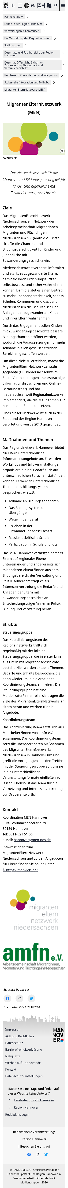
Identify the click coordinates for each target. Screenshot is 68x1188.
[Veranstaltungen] (20, 5)
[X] (31, 998)
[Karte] (13, 5)
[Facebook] (7, 998)
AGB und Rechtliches (19, 1036)
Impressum (13, 1029)
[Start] (6, 5)
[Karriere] (49, 5)
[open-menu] (63, 5)
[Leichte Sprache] (33, 5)
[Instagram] (19, 998)
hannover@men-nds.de (32, 839)
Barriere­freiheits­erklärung (23, 1049)
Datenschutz (14, 1042)
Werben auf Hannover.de (23, 1062)
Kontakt (10, 1069)
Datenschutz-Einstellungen (24, 1076)
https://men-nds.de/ (22, 870)
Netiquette (12, 1056)
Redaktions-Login (17, 1114)
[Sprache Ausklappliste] (27, 5)
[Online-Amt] (41, 5)
